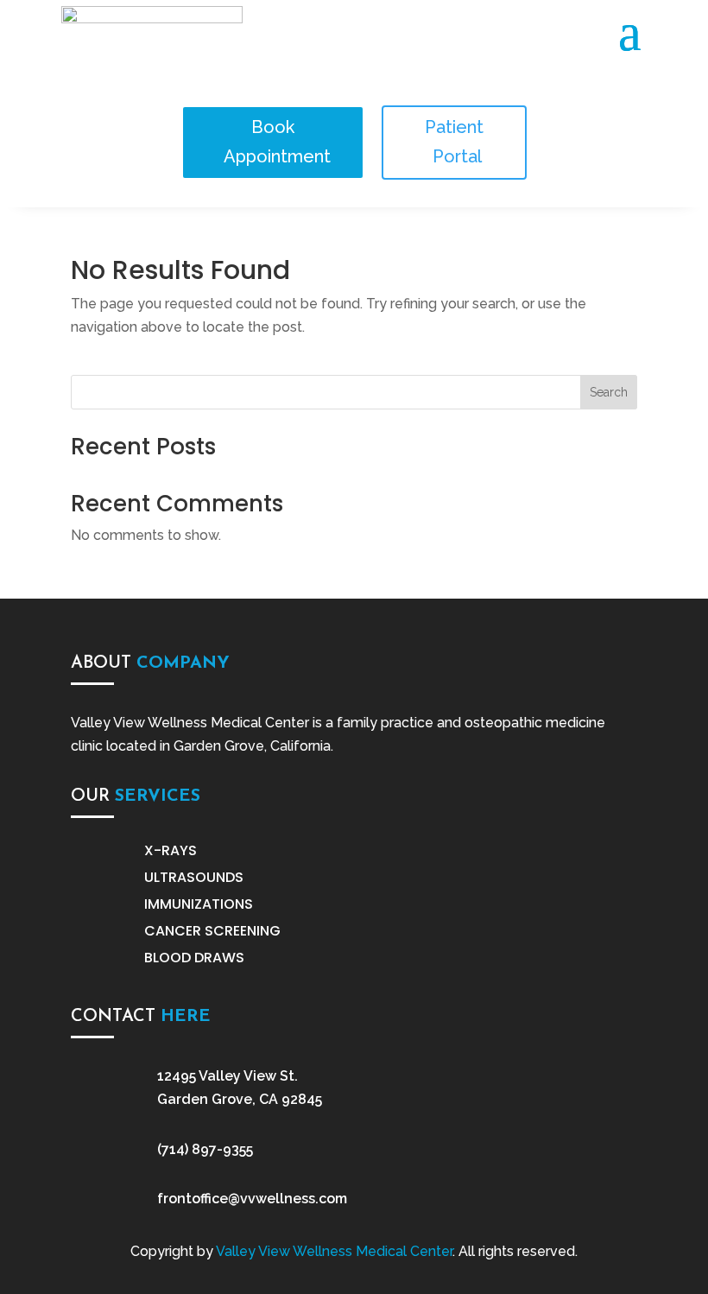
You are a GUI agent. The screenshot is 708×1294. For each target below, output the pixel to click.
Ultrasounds (193, 877)
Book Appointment (277, 142)
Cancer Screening (212, 931)
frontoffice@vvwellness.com (252, 1198)
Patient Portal (455, 142)
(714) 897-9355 (205, 1149)
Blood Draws (194, 957)
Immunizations (198, 904)
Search (609, 392)
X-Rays (170, 850)
